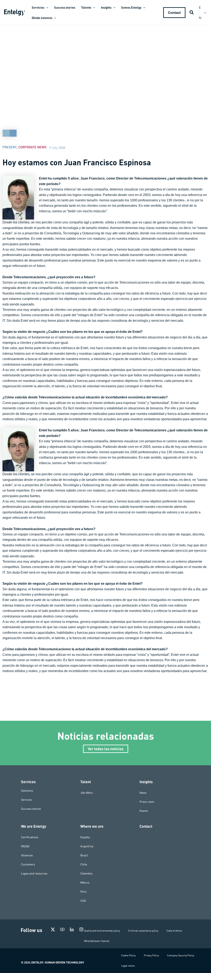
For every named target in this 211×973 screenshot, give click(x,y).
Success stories (31, 809)
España (85, 837)
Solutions (27, 790)
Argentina (86, 846)
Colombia (86, 873)
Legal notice (128, 965)
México (84, 882)
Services (26, 800)
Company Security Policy (180, 955)
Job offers (86, 793)
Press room (146, 802)
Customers (28, 864)
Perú (83, 891)
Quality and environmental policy (102, 930)
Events (143, 811)
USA (83, 901)
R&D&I (25, 846)
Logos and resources (34, 873)
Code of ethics (174, 930)
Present (9, 147)
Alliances (27, 855)
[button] (46, 7)
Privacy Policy (151, 955)
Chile (83, 864)
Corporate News (32, 147)
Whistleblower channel (96, 940)
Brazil (84, 855)
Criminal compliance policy (143, 930)
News (143, 793)
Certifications (29, 837)
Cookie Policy (128, 955)
